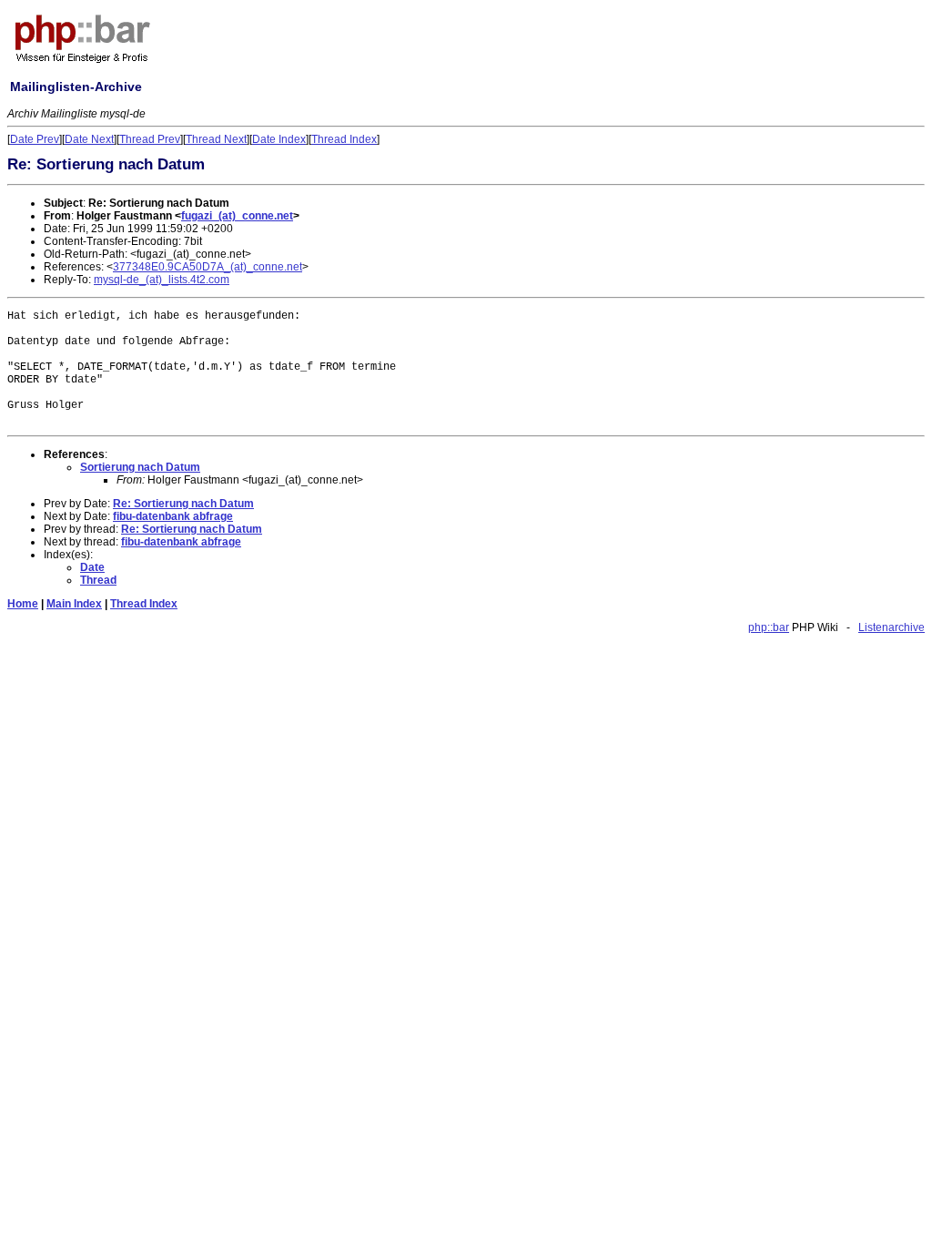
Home (22, 603)
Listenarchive (891, 627)
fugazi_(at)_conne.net (237, 215)
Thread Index (344, 139)
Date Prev (34, 139)
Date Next (89, 139)
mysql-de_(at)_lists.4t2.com (161, 279)
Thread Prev (149, 139)
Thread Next (216, 139)
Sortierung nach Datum (140, 467)
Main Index (74, 603)
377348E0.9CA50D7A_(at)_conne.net (207, 266)
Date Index (279, 139)
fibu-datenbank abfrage (173, 516)
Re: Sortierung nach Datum (183, 503)
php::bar (768, 627)
